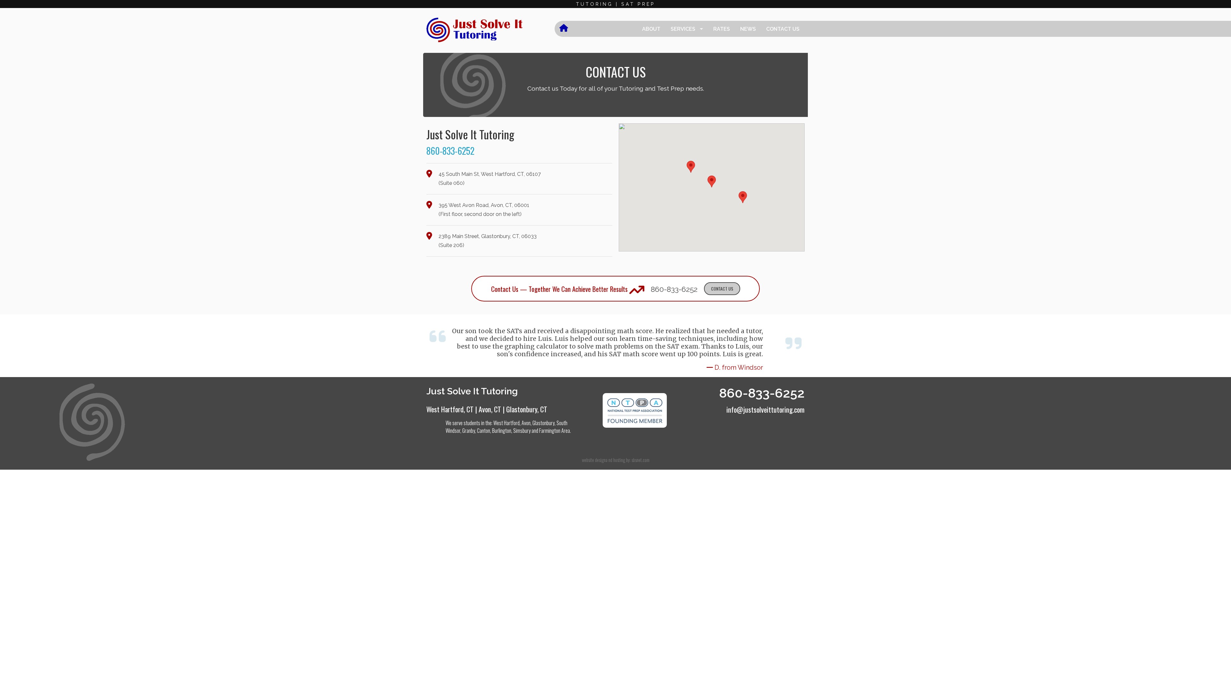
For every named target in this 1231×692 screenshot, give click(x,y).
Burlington (501, 430)
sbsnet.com (640, 460)
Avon (526, 423)
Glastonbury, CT (526, 409)
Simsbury (522, 430)
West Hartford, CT (449, 409)
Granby (468, 430)
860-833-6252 (450, 150)
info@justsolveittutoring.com (765, 409)
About (651, 29)
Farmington (549, 430)
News (748, 29)
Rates (721, 29)
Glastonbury (543, 423)
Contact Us (783, 29)
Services (683, 29)
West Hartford (506, 423)
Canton (483, 430)
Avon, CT (490, 409)
